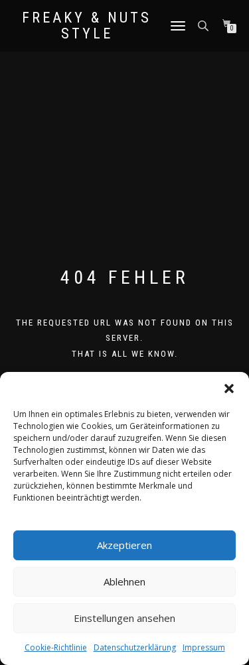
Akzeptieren (124, 545)
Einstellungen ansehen (124, 618)
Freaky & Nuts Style (86, 26)
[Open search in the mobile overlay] (204, 25)
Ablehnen (124, 581)
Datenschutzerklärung (135, 647)
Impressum (204, 647)
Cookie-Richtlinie (56, 647)
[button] (229, 388)
